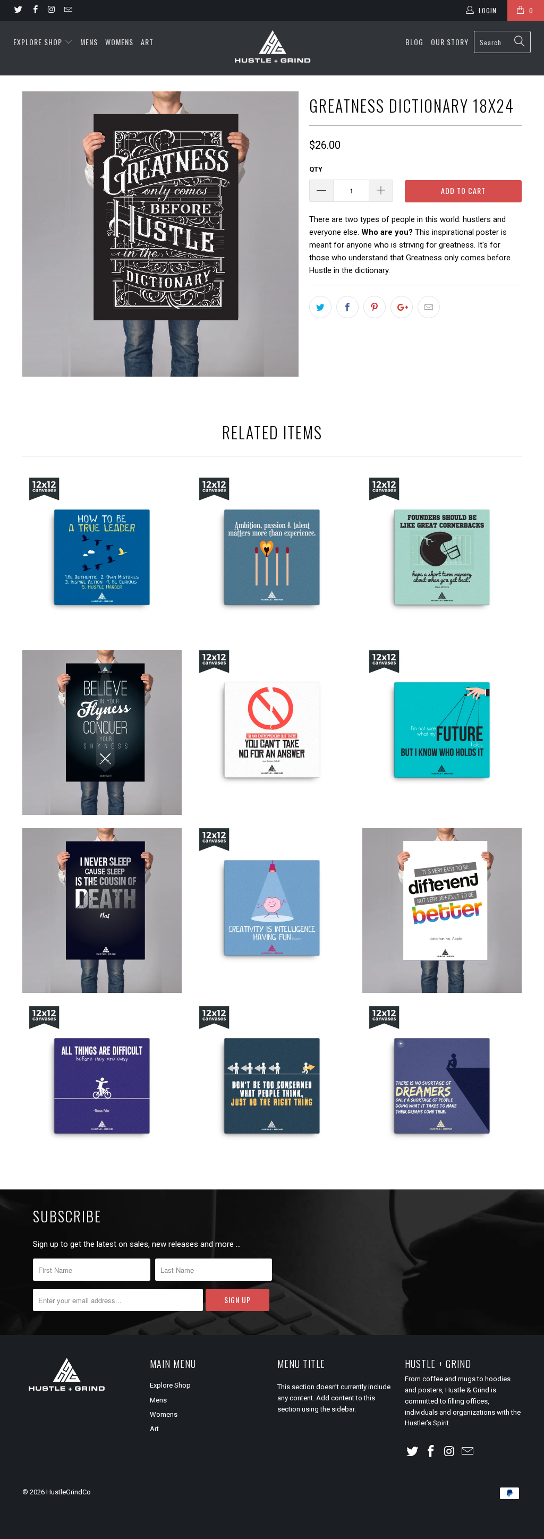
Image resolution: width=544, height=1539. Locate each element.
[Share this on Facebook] (347, 307)
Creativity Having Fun (272, 908)
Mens (89, 41)
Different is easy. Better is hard (442, 910)
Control (442, 730)
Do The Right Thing (272, 1086)
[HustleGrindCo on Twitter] (17, 10)
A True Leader (102, 557)
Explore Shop (37, 41)
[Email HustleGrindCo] (67, 10)
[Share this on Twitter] (320, 307)
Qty (315, 169)
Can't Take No (272, 730)
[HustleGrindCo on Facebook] (34, 10)
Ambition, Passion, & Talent (272, 557)
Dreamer (442, 1086)
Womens (119, 41)
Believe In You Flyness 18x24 (102, 732)
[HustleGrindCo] (272, 48)
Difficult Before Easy (102, 1086)
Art (147, 41)
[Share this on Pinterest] (374, 307)
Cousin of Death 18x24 (102, 910)
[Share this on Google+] (401, 307)
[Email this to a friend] (429, 307)
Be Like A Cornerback (442, 557)
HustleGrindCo (68, 1492)
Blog (414, 41)
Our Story (450, 41)
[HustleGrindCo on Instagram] (51, 10)
